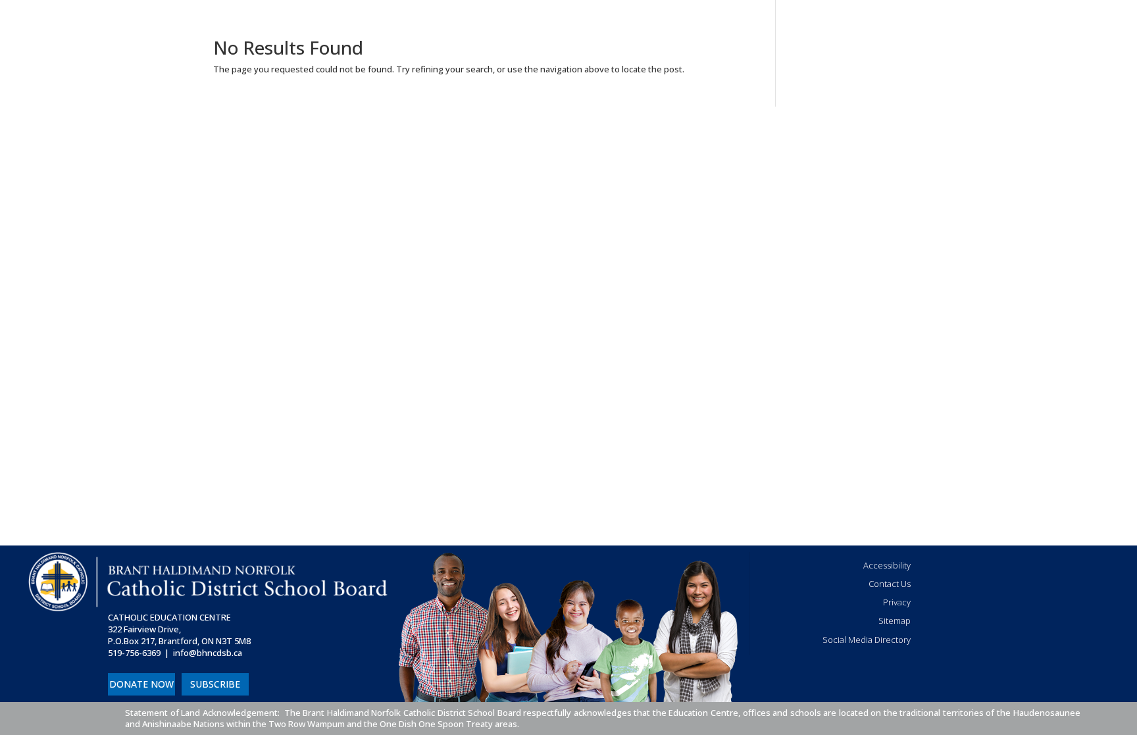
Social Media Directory (866, 640)
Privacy (897, 602)
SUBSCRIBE (215, 684)
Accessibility (887, 565)
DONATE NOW (141, 684)
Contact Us (890, 584)
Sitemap (894, 620)
